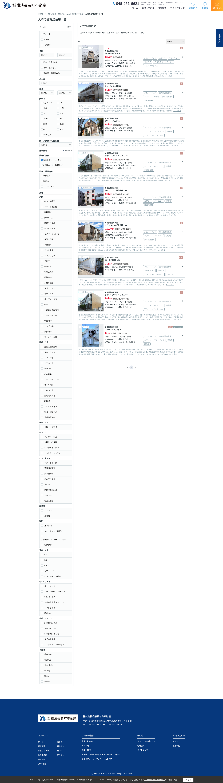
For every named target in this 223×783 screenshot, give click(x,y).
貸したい (60, 746)
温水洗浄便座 (49, 479)
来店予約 (219, 38)
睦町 (117, 33)
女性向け (48, 332)
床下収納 (48, 526)
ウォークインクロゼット (54, 531)
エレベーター (49, 390)
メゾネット (48, 363)
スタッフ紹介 (148, 7)
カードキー (48, 294)
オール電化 (48, 385)
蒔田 (121, 96)
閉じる (188, 780)
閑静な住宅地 (49, 223)
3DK (45, 124)
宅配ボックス (49, 597)
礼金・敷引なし (49, 68)
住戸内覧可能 (49, 639)
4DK (61, 129)
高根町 (97, 33)
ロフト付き (48, 358)
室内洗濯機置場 (50, 347)
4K (44, 129)
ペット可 (85, 745)
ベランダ (48, 368)
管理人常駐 (48, 272)
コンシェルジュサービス (54, 645)
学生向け (48, 321)
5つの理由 (42, 763)
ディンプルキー (50, 608)
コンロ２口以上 (50, 437)
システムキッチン (51, 448)
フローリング (49, 352)
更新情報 (41, 746)
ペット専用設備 (50, 207)
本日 (59, 160)
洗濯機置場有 (49, 417)
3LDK (62, 124)
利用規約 (140, 745)
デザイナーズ (49, 228)
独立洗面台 (48, 501)
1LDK (62, 108)
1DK (45, 108)
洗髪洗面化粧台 (50, 490)
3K (61, 119)
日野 (123, 33)
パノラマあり (48, 186)
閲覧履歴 (205, 8)
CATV (46, 565)
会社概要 (162, 7)
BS (45, 560)
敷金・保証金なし (50, 62)
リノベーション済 (51, 234)
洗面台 (47, 484)
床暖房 (47, 516)
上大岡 (118, 66)
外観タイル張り (50, 427)
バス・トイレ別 (50, 463)
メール (175, 741)
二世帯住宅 (48, 283)
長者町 (90, 33)
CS (45, 555)
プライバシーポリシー (146, 741)
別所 (135, 33)
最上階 (47, 671)
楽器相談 (48, 212)
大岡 (103, 33)
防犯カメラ (48, 613)
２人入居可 (48, 250)
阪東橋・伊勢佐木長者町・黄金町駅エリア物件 (101, 754)
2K (44, 113)
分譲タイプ (48, 266)
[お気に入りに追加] (100, 65)
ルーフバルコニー (51, 379)
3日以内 (46, 165)
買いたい (60, 750)
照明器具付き (49, 396)
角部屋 (47, 681)
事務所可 (48, 245)
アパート (47, 34)
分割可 (47, 261)
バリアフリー (49, 256)
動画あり (47, 181)
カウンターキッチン (52, 453)
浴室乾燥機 (48, 474)
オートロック (49, 586)
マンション (47, 39)
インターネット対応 (52, 576)
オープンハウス (50, 299)
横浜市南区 (110, 51)
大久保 (129, 33)
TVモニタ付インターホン (54, 591)
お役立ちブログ (44, 750)
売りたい (60, 755)
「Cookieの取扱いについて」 (154, 780)
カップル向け (49, 326)
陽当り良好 (48, 218)
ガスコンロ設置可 (51, 310)
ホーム (135, 7)
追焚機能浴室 (49, 468)
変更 (69, 27)
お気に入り (193, 8)
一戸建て (47, 45)
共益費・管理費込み (51, 73)
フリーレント (49, 288)
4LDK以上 (47, 135)
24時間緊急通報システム (54, 602)
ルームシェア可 (50, 315)
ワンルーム (47, 103)
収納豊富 (48, 545)
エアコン (48, 510)
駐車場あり (48, 654)
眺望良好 (48, 277)
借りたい (60, 741)
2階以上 (47, 660)
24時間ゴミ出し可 (51, 634)
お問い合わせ (217, 8)
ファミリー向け (50, 337)
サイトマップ (142, 750)
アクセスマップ (177, 7)
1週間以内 (59, 165)
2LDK (45, 119)
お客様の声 (42, 755)
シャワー (48, 495)
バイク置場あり (50, 406)
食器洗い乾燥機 (50, 442)
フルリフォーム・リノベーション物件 (97, 759)
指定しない (47, 160)
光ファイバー (49, 571)
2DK (61, 113)
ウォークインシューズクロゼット (54, 540)
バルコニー (48, 374)
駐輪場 (47, 401)
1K (61, 103)
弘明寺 (121, 63)
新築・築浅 (86, 750)
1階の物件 (48, 665)
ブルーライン (111, 63)
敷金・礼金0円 (88, 741)
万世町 (83, 33)
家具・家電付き (50, 412)
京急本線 (110, 66)
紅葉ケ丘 (110, 33)
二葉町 (141, 33)
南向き (47, 676)
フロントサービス (51, 628)
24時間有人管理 (50, 623)
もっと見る (168, 76)
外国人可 (48, 304)
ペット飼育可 (49, 201)
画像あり (47, 176)
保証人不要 (48, 239)
